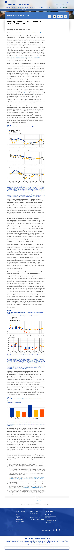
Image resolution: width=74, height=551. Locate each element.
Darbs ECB (18, 516)
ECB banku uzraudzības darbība (61, 7)
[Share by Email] (65, 16)
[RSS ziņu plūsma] (68, 530)
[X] (54, 530)
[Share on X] (54, 16)
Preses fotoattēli (19, 519)
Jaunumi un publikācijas (49, 7)
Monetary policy (37, 500)
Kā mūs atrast (19, 523)
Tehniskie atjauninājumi (35, 517)
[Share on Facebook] (58, 16)
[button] (65, 2)
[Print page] (49, 16)
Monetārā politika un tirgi (10, 7)
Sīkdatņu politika (48, 518)
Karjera (67, 4)
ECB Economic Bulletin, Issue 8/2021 (27, 32)
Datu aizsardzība (48, 514)
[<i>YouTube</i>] (62, 530)
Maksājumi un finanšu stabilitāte (22, 7)
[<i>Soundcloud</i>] (65, 530)
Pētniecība (41, 7)
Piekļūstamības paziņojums (50, 520)
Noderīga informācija (20, 517)
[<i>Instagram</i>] (59, 530)
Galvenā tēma (31, 9)
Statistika (31, 7)
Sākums (6, 9)
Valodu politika (48, 522)
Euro (36, 7)
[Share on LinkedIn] (61, 16)
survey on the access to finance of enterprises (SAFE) (21, 57)
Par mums (56, 4)
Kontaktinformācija (20, 521)
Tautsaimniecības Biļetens (23, 9)
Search (64, 2)
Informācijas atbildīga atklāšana (37, 519)
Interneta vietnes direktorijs (10, 525)
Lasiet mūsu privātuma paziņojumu (28, 544)
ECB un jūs (62, 4)
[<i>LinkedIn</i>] (57, 530)
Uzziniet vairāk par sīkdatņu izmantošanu (46, 544)
